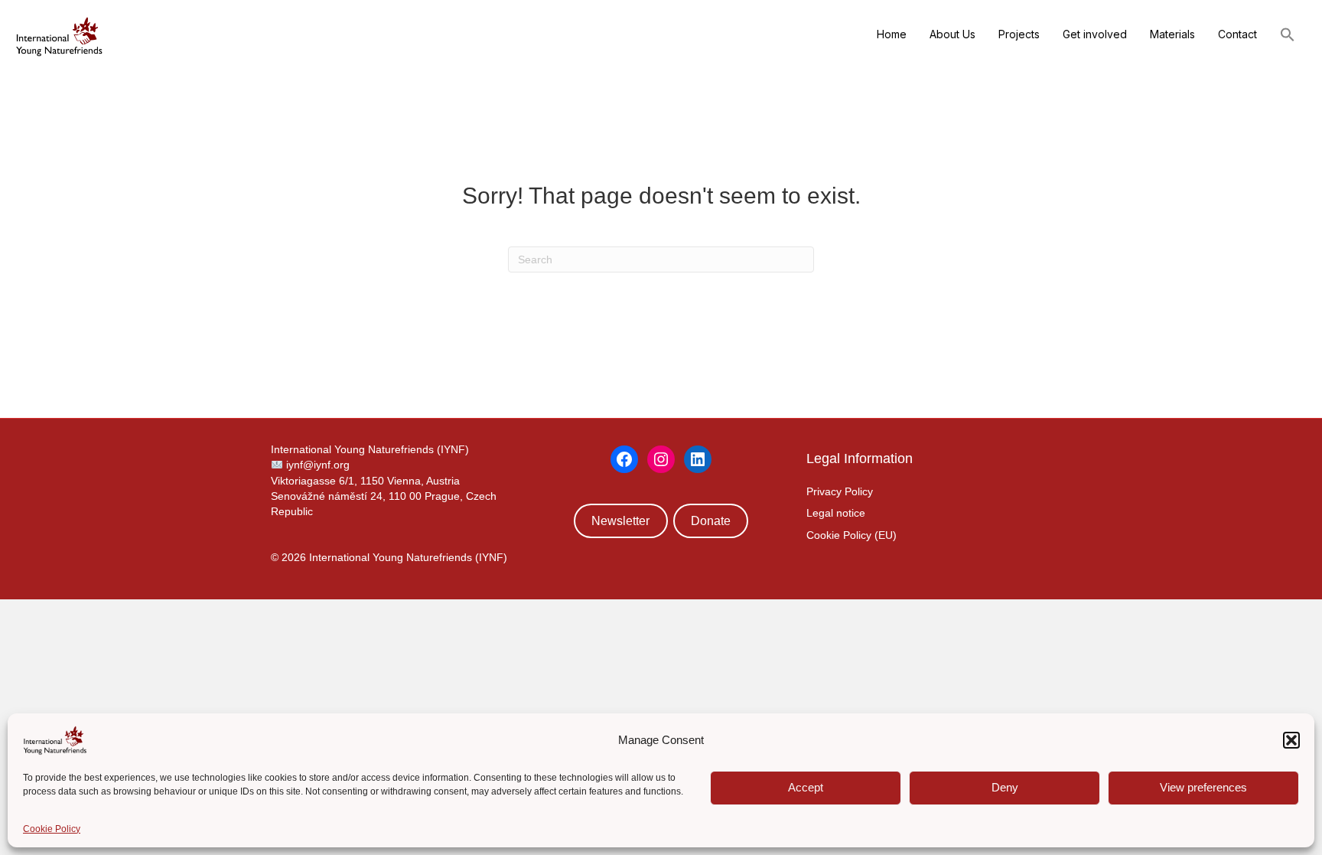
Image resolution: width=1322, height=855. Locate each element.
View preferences (1203, 787)
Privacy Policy (839, 491)
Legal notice (835, 513)
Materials (1172, 34)
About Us (952, 34)
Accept (805, 787)
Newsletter (620, 520)
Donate (711, 520)
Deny (1005, 787)
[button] (1291, 740)
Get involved (1095, 34)
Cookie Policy (51, 829)
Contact (1237, 34)
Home (892, 34)
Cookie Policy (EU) (851, 535)
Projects (1019, 34)
